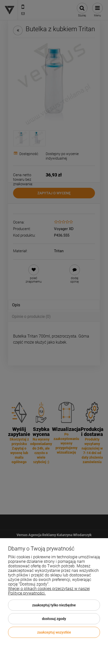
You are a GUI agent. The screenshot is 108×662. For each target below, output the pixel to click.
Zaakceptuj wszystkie (54, 632)
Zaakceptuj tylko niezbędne (54, 605)
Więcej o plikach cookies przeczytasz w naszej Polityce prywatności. (49, 591)
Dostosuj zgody (54, 619)
